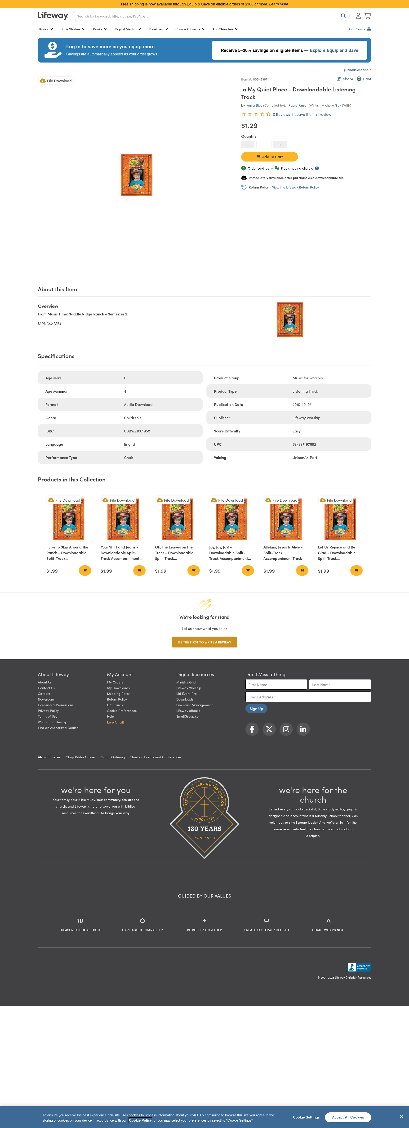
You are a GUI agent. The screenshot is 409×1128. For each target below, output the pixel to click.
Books (97, 29)
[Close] (401, 1116)
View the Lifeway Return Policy (295, 187)
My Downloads (118, 687)
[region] (204, 1117)
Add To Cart (272, 156)
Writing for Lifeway (52, 721)
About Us (45, 682)
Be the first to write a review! (204, 642)
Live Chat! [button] (115, 721)
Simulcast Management (194, 704)
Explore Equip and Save (334, 50)
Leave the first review (313, 114)
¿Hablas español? (357, 69)
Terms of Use (47, 716)
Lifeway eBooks (188, 710)
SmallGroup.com (188, 716)
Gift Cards (115, 704)
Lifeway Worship (188, 687)
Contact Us (46, 687)
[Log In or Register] (358, 16)
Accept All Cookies (348, 1117)
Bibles (43, 29)
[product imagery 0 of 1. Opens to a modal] (137, 175)
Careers (44, 693)
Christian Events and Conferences (155, 757)
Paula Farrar (298, 105)
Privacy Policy (48, 710)
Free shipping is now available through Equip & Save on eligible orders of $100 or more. (204, 4)
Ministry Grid (186, 682)
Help (110, 716)
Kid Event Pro (186, 693)
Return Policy (117, 699)
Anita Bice (254, 105)
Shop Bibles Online (80, 757)
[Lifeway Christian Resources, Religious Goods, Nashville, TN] (359, 967)
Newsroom (46, 699)
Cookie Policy (140, 1120)
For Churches (223, 29)
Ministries (155, 29)
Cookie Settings (306, 1117)
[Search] (342, 16)
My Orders (115, 682)
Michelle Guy (331, 105)
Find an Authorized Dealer (58, 727)
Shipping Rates (118, 693)
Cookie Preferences (122, 710)
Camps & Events (187, 29)
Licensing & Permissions (55, 704)
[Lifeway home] (53, 16)
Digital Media (125, 29)
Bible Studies (70, 29)
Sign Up (256, 708)
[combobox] (211, 16)
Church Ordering (112, 757)
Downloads (184, 699)
